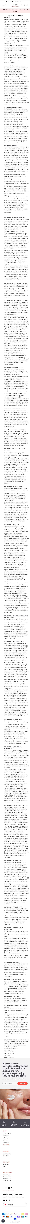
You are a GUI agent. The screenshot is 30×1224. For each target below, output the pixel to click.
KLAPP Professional (7, 1175)
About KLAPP (6, 1164)
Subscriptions (6, 1142)
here (17, 492)
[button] (3, 5)
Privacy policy (6, 1135)
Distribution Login (7, 1180)
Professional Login (7, 1178)
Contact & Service (7, 1154)
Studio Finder (6, 1155)
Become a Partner (7, 1176)
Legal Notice (6, 1137)
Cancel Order (6, 1144)
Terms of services (7, 1133)
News (4, 1166)
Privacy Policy (22, 57)
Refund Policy (6, 1140)
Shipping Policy (6, 1139)
